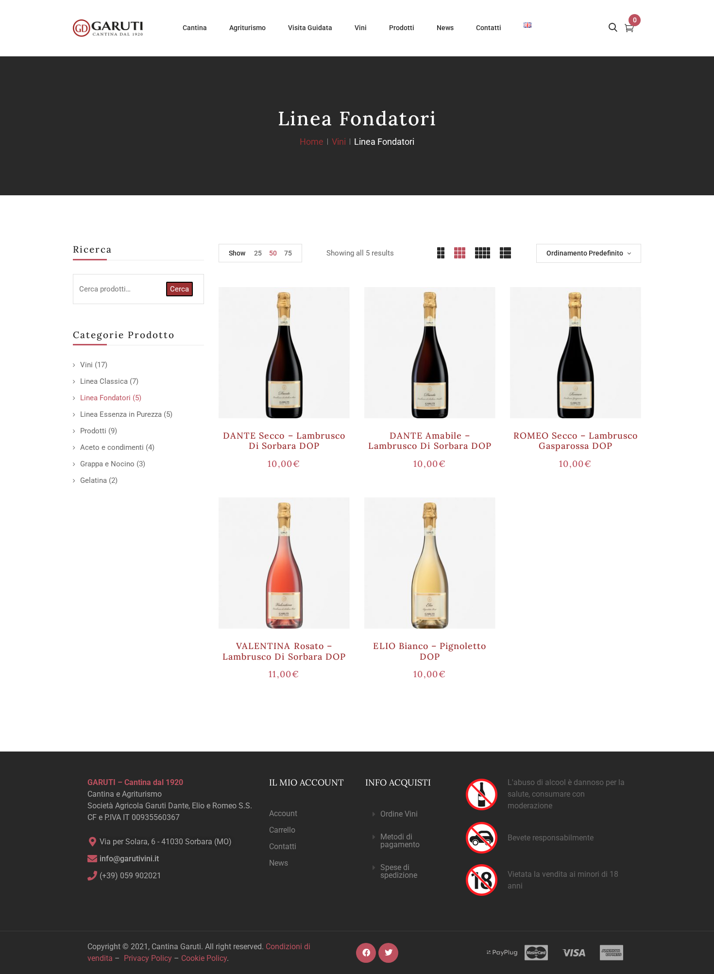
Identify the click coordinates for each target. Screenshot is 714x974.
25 (258, 253)
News (278, 863)
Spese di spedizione (398, 871)
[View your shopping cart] (629, 29)
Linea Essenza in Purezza (121, 414)
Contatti (282, 846)
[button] (407, 814)
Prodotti (93, 431)
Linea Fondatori (105, 397)
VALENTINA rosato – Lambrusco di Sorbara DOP (284, 651)
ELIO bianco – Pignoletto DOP (429, 651)
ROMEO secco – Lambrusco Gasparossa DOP (575, 441)
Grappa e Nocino (107, 464)
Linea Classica (104, 381)
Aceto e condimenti (112, 447)
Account (283, 813)
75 (288, 253)
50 (273, 253)
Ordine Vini (399, 814)
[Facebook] (366, 953)
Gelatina (93, 480)
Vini (339, 142)
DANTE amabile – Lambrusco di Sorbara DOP (430, 441)
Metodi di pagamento (400, 840)
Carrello (282, 830)
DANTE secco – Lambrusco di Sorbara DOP (284, 441)
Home (311, 142)
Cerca (179, 289)
